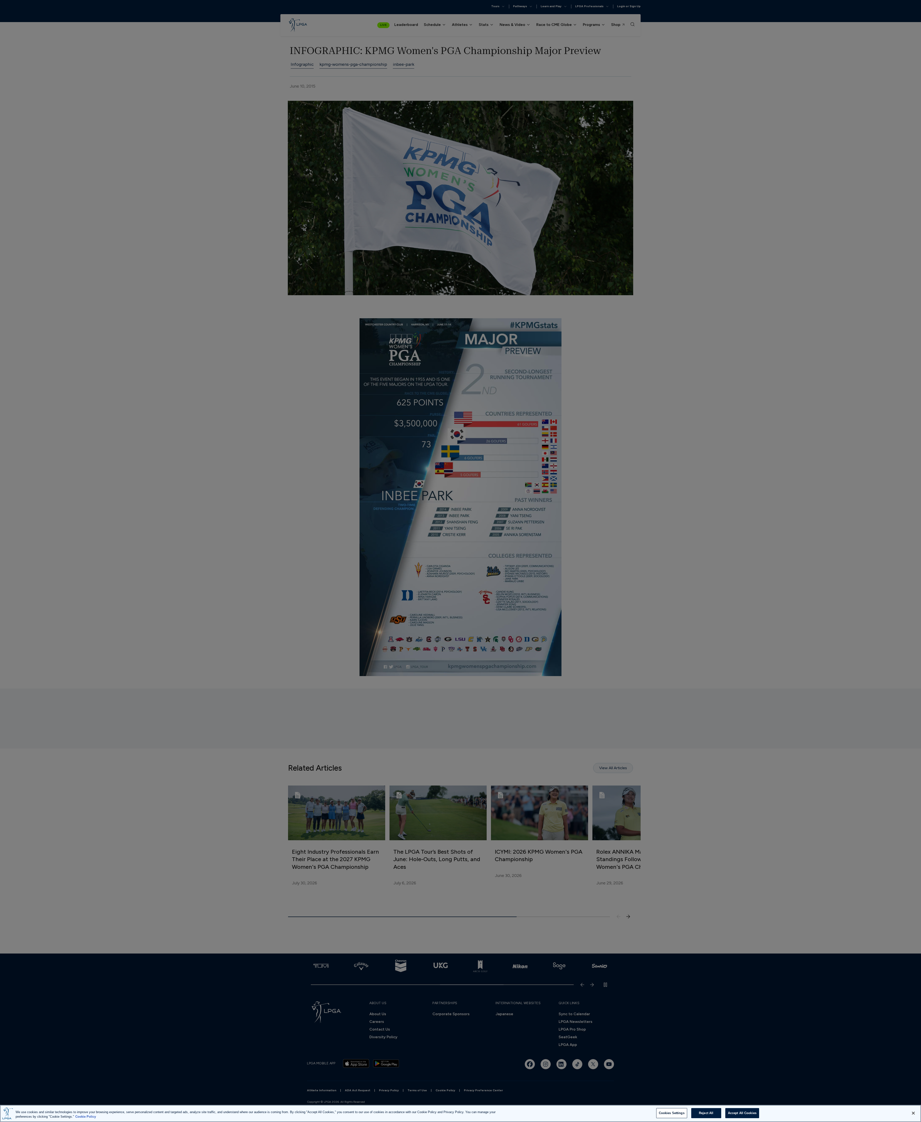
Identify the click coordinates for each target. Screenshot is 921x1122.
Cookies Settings (672, 1113)
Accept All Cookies (742, 1113)
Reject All (706, 1113)
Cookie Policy (85, 1117)
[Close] (913, 1113)
